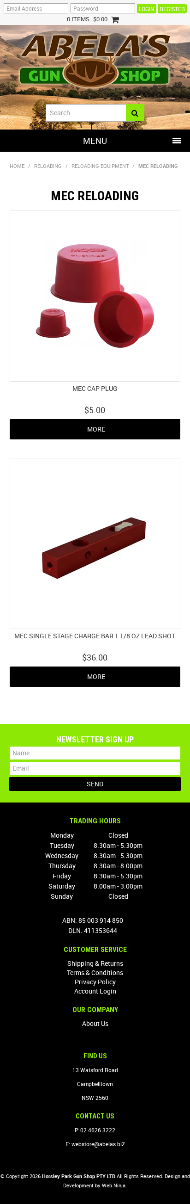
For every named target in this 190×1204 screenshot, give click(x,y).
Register (172, 8)
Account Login (95, 991)
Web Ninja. (114, 1185)
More (96, 429)
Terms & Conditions (95, 972)
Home (17, 165)
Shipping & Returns (95, 963)
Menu (95, 140)
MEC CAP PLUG (95, 388)
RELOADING (48, 165)
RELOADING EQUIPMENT (100, 165)
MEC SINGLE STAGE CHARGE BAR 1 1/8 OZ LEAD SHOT (94, 635)
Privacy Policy (95, 981)
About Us (95, 1023)
